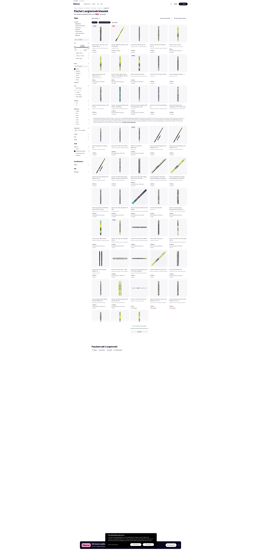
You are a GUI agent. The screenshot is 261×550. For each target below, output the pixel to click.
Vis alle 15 (76, 82)
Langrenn (76, 22)
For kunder (75, 0)
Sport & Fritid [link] (87, 8)
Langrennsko (78, 27)
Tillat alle (148, 544)
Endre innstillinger (113, 544)
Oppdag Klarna (87, 4)
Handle (93, 4)
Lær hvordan (103, 14)
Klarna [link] (75, 8)
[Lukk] (154, 534)
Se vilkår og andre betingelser (129, 122)
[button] (175, 4)
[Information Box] (99, 18)
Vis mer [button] (139, 331)
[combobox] (166, 18)
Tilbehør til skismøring (80, 25)
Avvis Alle (135, 544)
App (98, 4)
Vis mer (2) (77, 35)
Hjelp (101, 4)
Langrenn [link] (100, 8)
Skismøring (77, 29)
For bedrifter (81, 0)
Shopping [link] (80, 8)
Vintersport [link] (93, 8)
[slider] (75, 47)
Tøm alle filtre (115, 22)
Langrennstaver (78, 31)
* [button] (175, 50)
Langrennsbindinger (79, 33)
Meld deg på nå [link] (171, 545)
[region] (131, 540)
